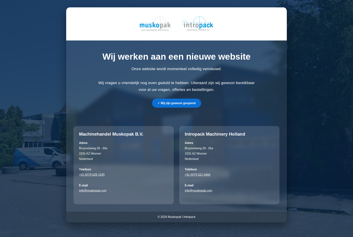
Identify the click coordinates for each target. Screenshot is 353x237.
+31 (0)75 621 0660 (197, 174)
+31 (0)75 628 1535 (92, 174)
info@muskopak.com (92, 190)
